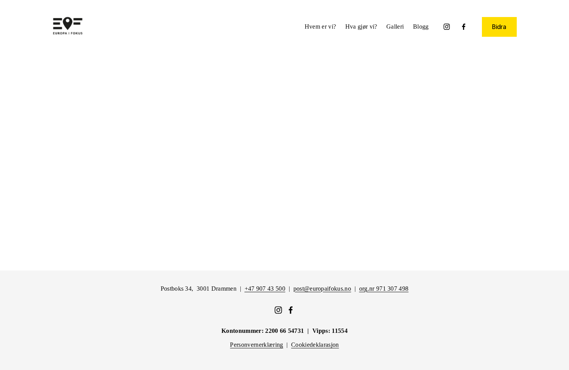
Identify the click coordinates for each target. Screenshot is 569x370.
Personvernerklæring (256, 344)
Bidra (499, 27)
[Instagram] (447, 27)
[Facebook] (464, 27)
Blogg (421, 26)
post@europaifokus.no (322, 288)
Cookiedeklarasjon (315, 344)
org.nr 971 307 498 (384, 288)
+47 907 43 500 (265, 288)
